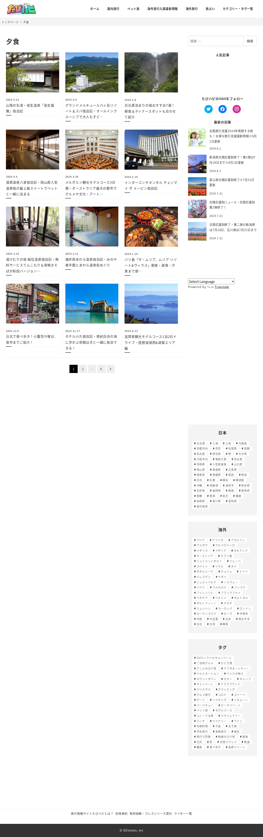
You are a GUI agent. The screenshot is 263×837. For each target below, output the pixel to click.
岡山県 (201, 469)
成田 (231, 475)
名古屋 (201, 454)
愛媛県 (216, 475)
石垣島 (201, 490)
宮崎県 (201, 464)
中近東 (214, 619)
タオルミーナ (205, 571)
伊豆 (218, 448)
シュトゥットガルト (209, 561)
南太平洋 (244, 619)
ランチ (201, 721)
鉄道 (247, 742)
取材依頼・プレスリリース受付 (151, 813)
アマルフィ (238, 540)
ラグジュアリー (231, 715)
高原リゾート (236, 747)
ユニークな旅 (205, 715)
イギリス (202, 550)
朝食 (245, 736)
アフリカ (218, 540)
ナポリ (222, 577)
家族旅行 (221, 731)
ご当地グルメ (205, 663)
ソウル (219, 566)
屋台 (237, 731)
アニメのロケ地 (207, 668)
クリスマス (204, 689)
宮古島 (238, 459)
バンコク (240, 587)
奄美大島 (221, 459)
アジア (201, 540)
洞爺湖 (214, 485)
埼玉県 (216, 454)
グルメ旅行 (204, 695)
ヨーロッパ (225, 608)
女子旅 (232, 726)
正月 (199, 742)
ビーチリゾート (231, 705)
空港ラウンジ (228, 742)
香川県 (216, 501)
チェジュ (226, 571)
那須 (212, 496)
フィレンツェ (205, 592)
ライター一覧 (183, 813)
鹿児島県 (202, 506)
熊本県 (245, 485)
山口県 (238, 464)
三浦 (215, 443)
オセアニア (241, 550)
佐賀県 (232, 448)
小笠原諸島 (219, 464)
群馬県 (245, 490)
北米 (228, 619)
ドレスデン (204, 577)
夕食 (218, 726)
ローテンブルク (207, 613)
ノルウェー (231, 582)
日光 (199, 480)
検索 (250, 40)
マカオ (228, 603)
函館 (247, 448)
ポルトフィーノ (206, 603)
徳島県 (201, 475)
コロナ (222, 695)
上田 (228, 443)
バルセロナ (219, 587)
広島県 (232, 469)
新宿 (244, 475)
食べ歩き (215, 747)
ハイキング (219, 700)
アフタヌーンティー (236, 668)
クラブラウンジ (231, 684)
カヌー (228, 679)
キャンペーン (205, 684)
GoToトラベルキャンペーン (214, 658)
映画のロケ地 (226, 736)
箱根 (231, 490)
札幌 (212, 480)
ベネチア (202, 598)
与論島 (243, 443)
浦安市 (229, 485)
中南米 (244, 613)
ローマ (228, 613)
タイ (234, 566)
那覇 (199, 496)
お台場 (201, 443)
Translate (222, 287)
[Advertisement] (222, 77)
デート (201, 700)
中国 (199, 619)
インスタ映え (235, 673)
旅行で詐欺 (204, 736)
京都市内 (202, 448)
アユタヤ (202, 545)
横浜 (225, 480)
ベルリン (221, 598)
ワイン (238, 721)
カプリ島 (226, 556)
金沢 (225, 496)
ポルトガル (241, 598)
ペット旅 (202, 710)
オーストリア (205, 556)
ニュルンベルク (207, 582)
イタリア (220, 550)
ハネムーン (241, 700)
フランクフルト (231, 592)
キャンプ (245, 679)
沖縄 (199, 485)
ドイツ (243, 571)
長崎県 (201, 501)
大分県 (243, 454)
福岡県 (216, 490)
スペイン (202, 566)
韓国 (225, 624)
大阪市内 (202, 459)
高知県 (232, 501)
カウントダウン (207, 679)
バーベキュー (205, 705)
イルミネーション (208, 673)
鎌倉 (238, 496)
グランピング (226, 689)
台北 (199, 624)
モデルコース (223, 710)
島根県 (216, 469)
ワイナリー (219, 721)
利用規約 (121, 813)
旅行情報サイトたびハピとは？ (92, 813)
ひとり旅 (226, 663)
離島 (199, 747)
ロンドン (245, 608)
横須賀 (240, 480)
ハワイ (201, 587)
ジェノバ (235, 561)
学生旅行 (202, 731)
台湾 (212, 624)
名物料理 (202, 726)
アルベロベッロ (225, 545)
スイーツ (239, 695)
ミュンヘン (204, 608)
